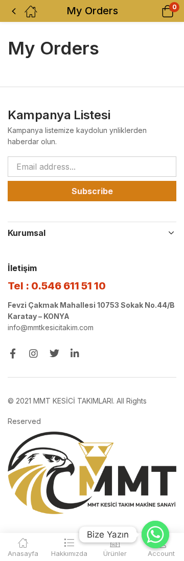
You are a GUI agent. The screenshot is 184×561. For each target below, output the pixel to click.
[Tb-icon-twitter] (54, 353)
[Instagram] (33, 353)
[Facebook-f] (12, 353)
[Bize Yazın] (155, 534)
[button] (154, 11)
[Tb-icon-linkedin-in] (75, 353)
